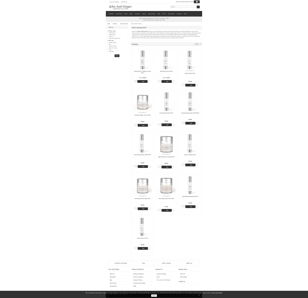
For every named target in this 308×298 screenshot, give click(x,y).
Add (143, 81)
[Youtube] (184, 285)
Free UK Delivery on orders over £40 (154, 20)
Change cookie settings (139, 283)
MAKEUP (137, 13)
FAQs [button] (143, 263)
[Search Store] (198, 7)
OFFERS (179, 13)
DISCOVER (171, 13)
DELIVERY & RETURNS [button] (120, 263)
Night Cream (112, 34)
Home (108, 23)
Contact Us (124, 2)
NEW (185, 13)
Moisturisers (112, 33)
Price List (182, 274)
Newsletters (113, 277)
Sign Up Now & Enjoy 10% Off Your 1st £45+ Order (154, 18)
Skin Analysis (183, 277)
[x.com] (187, 285)
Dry (110, 44)
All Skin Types (112, 42)
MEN (159, 13)
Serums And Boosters (114, 38)
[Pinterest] (194, 285)
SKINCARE (119, 13)
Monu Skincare (124, 23)
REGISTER (182, 1)
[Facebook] (181, 285)
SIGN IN (178, 1)
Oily (110, 49)
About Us (112, 274)
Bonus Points (189, 1)
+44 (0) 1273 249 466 (114, 2)
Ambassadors (113, 286)
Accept (154, 295)
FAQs (134, 286)
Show (117, 56)
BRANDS (111, 13)
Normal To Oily (113, 48)
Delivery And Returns (138, 274)
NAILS (144, 13)
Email (158, 277)
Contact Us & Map (161, 274)
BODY (131, 13)
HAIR (125, 13)
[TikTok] (197, 285)
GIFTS (164, 13)
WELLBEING (151, 13)
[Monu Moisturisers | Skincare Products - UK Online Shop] (120, 7)
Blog (111, 280)
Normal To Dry (113, 46)
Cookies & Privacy (137, 280)
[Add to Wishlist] (149, 81)
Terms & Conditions (138, 277)
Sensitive (111, 51)
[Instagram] (191, 285)
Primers (111, 36)
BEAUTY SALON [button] (166, 263)
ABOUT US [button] (189, 263)
